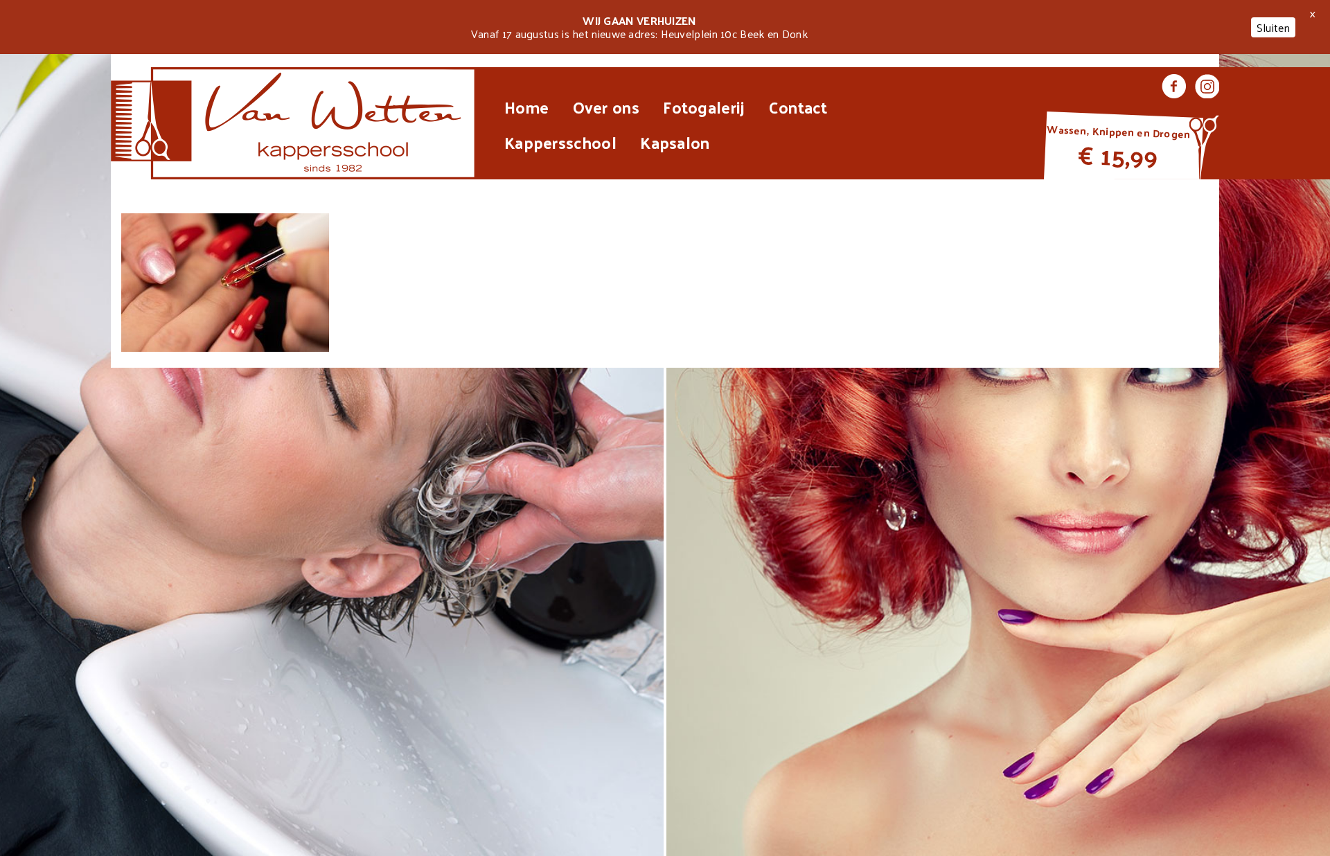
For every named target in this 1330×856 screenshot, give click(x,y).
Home (526, 106)
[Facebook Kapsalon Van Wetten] (1174, 88)
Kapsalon (674, 142)
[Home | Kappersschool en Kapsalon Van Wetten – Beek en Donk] (294, 123)
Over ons (606, 106)
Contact (798, 106)
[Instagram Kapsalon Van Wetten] (1207, 88)
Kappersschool (560, 142)
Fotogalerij (704, 106)
